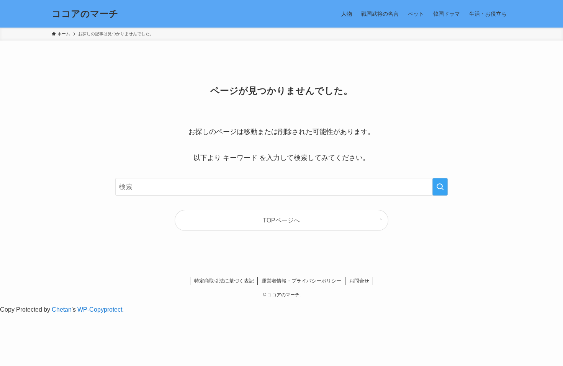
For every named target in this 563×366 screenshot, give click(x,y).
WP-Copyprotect (99, 309)
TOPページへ (281, 220)
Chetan (62, 309)
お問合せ (359, 281)
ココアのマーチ (85, 13)
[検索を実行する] (440, 187)
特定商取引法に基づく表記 (224, 281)
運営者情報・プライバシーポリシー (301, 281)
